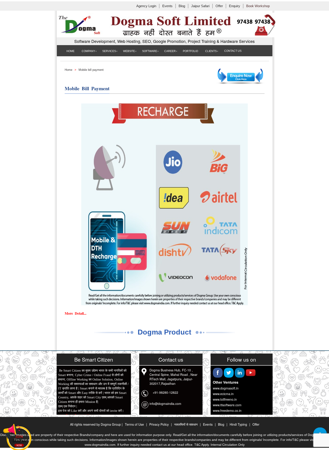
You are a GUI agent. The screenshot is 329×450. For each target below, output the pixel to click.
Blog (182, 6)
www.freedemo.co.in (227, 410)
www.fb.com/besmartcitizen (76, 414)
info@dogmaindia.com (165, 403)
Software (149, 51)
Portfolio (190, 51)
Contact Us (232, 50)
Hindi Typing (238, 424)
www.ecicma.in (223, 393)
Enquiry (234, 6)
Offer (219, 6)
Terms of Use (134, 424)
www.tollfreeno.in (225, 399)
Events (167, 6)
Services (109, 51)
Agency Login (146, 6)
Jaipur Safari (200, 6)
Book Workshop (258, 6)
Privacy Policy (159, 424)
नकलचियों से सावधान (186, 424)
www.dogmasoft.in (226, 388)
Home (70, 51)
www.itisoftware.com (227, 405)
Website (129, 51)
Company (88, 51)
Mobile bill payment (91, 69)
